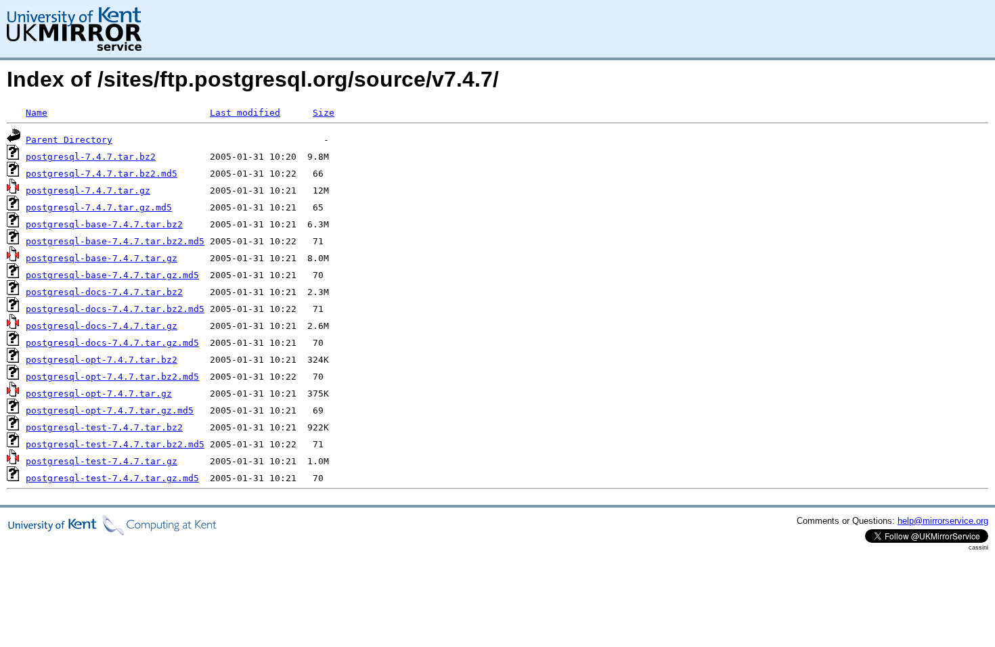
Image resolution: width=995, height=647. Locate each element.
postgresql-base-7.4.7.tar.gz (101, 258)
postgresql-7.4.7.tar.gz (88, 190)
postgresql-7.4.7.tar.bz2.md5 (101, 174)
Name (36, 113)
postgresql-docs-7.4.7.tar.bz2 (104, 292)
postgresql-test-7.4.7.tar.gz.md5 (112, 478)
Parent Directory (69, 140)
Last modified (245, 113)
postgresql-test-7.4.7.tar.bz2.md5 (115, 444)
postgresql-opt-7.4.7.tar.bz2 (101, 360)
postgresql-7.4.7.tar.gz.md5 (99, 207)
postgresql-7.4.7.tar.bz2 (91, 157)
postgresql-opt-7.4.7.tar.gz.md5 (110, 410)
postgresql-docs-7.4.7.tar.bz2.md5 (115, 309)
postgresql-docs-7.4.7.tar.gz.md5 (112, 343)
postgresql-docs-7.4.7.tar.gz (101, 326)
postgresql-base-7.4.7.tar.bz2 (104, 224)
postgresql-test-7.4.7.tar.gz (101, 461)
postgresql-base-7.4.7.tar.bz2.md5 (115, 241)
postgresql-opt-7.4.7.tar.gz (99, 393)
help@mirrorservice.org (943, 521)
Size (323, 113)
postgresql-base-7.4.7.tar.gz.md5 (112, 275)
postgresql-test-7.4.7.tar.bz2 (104, 427)
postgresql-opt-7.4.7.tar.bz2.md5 (112, 377)
